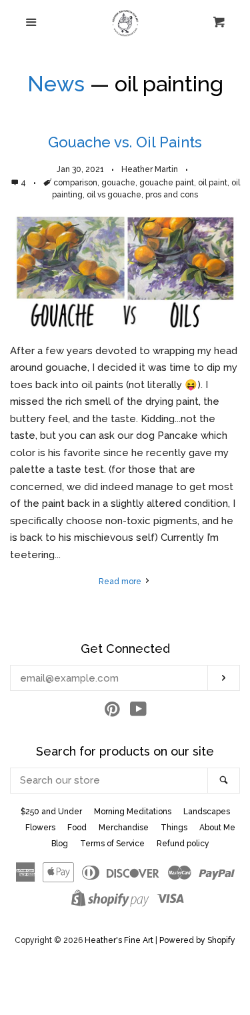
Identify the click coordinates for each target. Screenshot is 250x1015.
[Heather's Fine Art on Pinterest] (112, 712)
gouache (118, 182)
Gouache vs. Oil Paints (125, 142)
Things (174, 827)
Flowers (40, 827)
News (56, 83)
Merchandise (124, 827)
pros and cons (171, 194)
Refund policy (183, 843)
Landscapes (206, 811)
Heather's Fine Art (119, 940)
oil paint (212, 182)
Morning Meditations (132, 811)
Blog (59, 843)
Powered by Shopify (197, 940)
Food (77, 827)
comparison (75, 182)
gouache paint (166, 182)
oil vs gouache (114, 194)
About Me (217, 827)
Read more (121, 581)
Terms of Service (112, 843)
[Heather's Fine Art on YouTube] (138, 712)
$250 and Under (51, 811)
